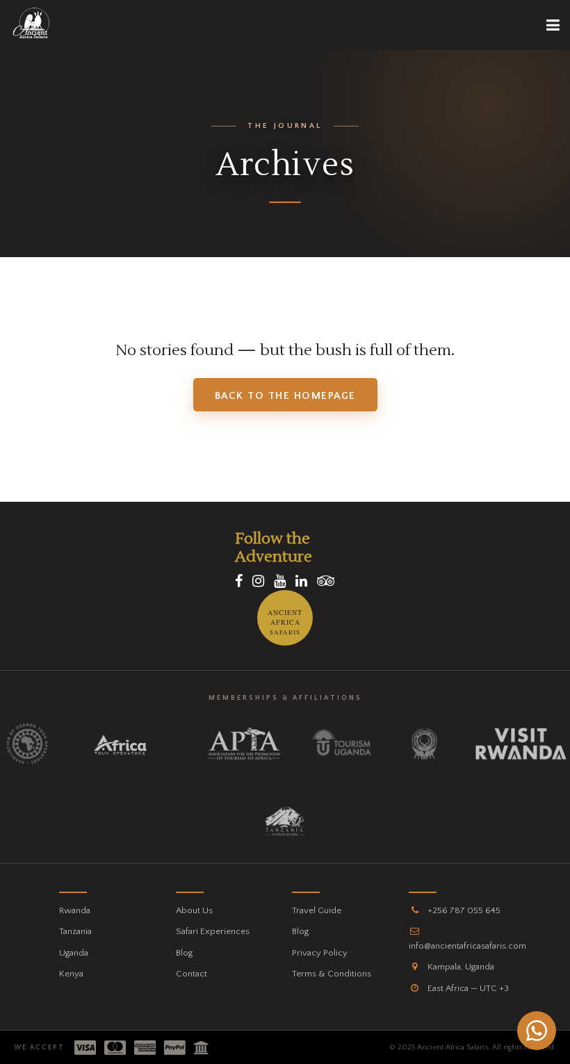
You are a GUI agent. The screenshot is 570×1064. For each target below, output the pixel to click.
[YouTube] (280, 581)
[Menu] (553, 25)
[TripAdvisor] (326, 581)
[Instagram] (258, 581)
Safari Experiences (213, 931)
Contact (191, 974)
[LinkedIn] (301, 581)
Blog (184, 953)
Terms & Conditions (331, 974)
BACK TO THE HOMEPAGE (285, 396)
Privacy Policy (320, 953)
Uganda (73, 953)
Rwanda (74, 910)
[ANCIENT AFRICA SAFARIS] (285, 642)
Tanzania (75, 931)
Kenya (71, 974)
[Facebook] (239, 581)
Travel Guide (316, 910)
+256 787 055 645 (462, 910)
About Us (194, 910)
